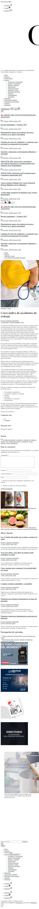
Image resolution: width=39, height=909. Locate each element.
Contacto (7, 103)
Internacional (11, 87)
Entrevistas (7, 105)
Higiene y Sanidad (13, 85)
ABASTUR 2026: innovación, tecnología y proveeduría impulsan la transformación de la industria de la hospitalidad (18, 164)
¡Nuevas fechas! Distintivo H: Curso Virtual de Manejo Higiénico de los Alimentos (18, 184)
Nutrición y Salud (13, 90)
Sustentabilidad (12, 95)
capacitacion (26, 440)
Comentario (5, 455)
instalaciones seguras (15, 441)
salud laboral (14, 443)
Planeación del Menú (14, 92)
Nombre (4, 470)
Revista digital (8, 78)
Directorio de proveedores (11, 102)
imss (7, 441)
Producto (10, 93)
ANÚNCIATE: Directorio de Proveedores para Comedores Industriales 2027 (18, 174)
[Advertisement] (19, 820)
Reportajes (7, 98)
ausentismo (19, 440)
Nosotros (7, 77)
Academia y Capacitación (15, 82)
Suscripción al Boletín (10, 100)
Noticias (6, 80)
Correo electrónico (6, 474)
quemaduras (24, 441)
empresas (33, 440)
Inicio (6, 75)
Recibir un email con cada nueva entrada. (14, 485)
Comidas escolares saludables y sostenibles (16, 584)
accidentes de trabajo (9, 440)
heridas (3, 441)
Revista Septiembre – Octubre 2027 (14, 125)
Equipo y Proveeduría (14, 83)
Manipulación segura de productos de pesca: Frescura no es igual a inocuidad (17, 133)
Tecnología (11, 97)
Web (2, 477)
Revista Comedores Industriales (10, 321)
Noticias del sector (13, 88)
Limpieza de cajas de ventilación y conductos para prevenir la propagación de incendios (19, 143)
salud (8, 443)
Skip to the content (6, 1)
